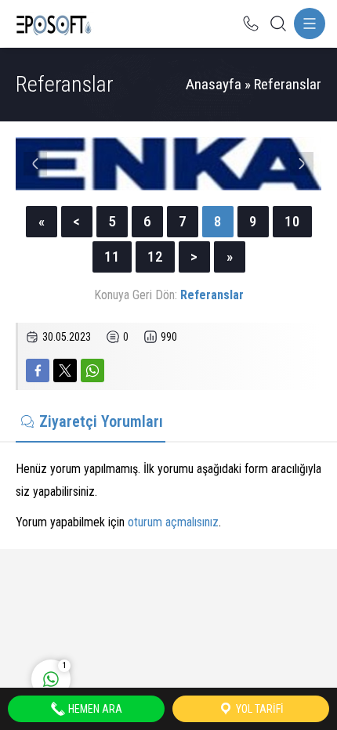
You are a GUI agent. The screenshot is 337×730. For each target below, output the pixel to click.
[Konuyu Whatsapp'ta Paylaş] (92, 370)
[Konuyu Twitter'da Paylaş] (65, 370)
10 (292, 221)
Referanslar (287, 84)
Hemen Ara (94, 709)
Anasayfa (213, 84)
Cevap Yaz (149, 614)
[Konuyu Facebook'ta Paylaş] (37, 370)
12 (155, 257)
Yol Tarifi (259, 709)
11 (112, 257)
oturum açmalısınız (173, 522)
